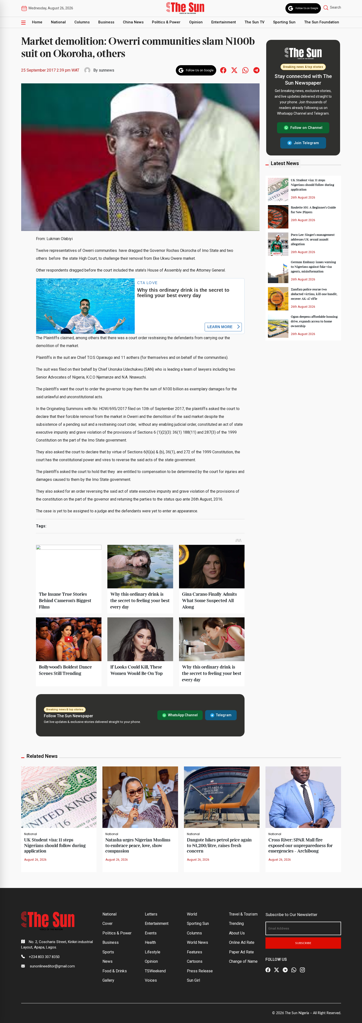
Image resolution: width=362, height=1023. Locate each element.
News (107, 961)
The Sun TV (254, 22)
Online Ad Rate (241, 942)
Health (150, 942)
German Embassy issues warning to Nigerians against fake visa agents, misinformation (313, 266)
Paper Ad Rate (241, 952)
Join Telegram (306, 142)
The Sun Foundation (321, 22)
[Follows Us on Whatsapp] (245, 70)
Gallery (108, 980)
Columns (82, 22)
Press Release (200, 971)
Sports (108, 952)
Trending (236, 923)
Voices (151, 980)
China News (133, 22)
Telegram (223, 715)
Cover (107, 923)
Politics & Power (166, 22)
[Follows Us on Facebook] (223, 70)
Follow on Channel (306, 127)
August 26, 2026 (35, 859)
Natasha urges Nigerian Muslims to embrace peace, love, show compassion (137, 845)
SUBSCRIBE (303, 943)
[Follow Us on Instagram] (302, 970)
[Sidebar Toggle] (23, 22)
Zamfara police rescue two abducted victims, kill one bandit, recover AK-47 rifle (314, 294)
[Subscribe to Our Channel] (285, 970)
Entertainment (223, 22)
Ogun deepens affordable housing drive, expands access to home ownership (314, 321)
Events (151, 933)
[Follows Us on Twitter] (234, 70)
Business (106, 22)
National (58, 22)
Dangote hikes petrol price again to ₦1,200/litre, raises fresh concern (219, 845)
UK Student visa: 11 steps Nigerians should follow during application (312, 185)
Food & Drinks (114, 971)
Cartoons (194, 961)
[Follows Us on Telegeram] (256, 70)
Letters (151, 914)
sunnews (106, 70)
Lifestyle (152, 952)
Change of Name (243, 961)
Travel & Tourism (243, 914)
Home (37, 22)
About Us (237, 933)
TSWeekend (155, 971)
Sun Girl (193, 980)
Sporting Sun (284, 22)
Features (194, 952)
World (192, 914)
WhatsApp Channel (183, 715)
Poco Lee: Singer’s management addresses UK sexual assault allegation (313, 239)
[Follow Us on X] (276, 970)
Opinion (196, 22)
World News (197, 942)
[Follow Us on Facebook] (267, 970)
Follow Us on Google (307, 8)
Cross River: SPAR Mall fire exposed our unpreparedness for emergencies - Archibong (300, 845)
